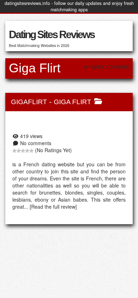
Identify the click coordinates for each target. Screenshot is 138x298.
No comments (35, 143)
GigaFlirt (29, 102)
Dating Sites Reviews (51, 34)
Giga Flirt (72, 102)
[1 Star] (14, 151)
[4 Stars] (27, 151)
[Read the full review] (53, 206)
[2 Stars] (19, 151)
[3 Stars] (23, 151)
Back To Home (109, 67)
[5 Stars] (31, 151)
